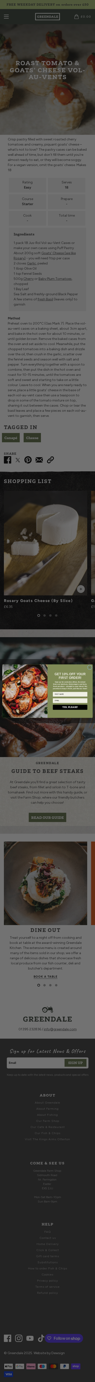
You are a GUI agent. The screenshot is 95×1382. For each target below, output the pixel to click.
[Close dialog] (90, 667)
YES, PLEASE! (70, 707)
